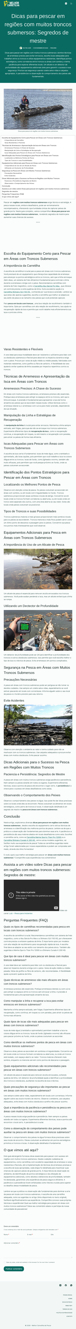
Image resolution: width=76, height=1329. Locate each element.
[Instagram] (66, 3)
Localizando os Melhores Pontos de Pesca (19, 158)
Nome (6, 1234)
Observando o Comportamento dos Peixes (19, 183)
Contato (69, 1316)
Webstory (68, 1305)
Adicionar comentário (12, 1243)
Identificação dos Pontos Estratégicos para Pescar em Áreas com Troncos (30, 155)
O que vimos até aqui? (10, 197)
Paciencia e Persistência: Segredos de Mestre (21, 181)
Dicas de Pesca (67, 1302)
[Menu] (71, 3)
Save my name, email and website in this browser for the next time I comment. (30, 1262)
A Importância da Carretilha (14, 140)
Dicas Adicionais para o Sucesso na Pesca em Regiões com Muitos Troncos (31, 178)
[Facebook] (66, 1285)
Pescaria (53, 48)
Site (52, 1234)
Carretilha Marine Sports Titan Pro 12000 (44, 837)
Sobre (70, 1298)
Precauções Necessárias (13, 173)
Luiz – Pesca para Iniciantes (20, 913)
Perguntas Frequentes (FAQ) (13, 194)
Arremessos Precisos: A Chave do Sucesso (20, 148)
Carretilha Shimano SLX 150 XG (17, 292)
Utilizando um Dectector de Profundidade (19, 168)
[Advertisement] (38, 237)
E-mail (30, 1234)
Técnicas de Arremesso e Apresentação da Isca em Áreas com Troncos (29, 145)
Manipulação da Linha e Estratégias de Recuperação (23, 150)
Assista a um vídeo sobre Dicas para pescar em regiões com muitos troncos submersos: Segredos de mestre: (35, 190)
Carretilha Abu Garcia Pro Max (47, 286)
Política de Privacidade (64, 1312)
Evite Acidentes (10, 176)
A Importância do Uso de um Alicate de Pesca (20, 166)
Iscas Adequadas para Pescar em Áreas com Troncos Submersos (27, 153)
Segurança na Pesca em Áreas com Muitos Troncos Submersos (26, 171)
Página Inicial (67, 1295)
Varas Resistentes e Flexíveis (15, 143)
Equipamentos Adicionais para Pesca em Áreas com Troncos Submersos (29, 163)
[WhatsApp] (71, 1285)
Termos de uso (67, 1309)
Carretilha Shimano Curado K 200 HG (19, 840)
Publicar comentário (14, 1269)
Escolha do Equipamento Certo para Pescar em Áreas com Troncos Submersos (32, 138)
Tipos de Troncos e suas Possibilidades (18, 160)
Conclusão (6, 186)
